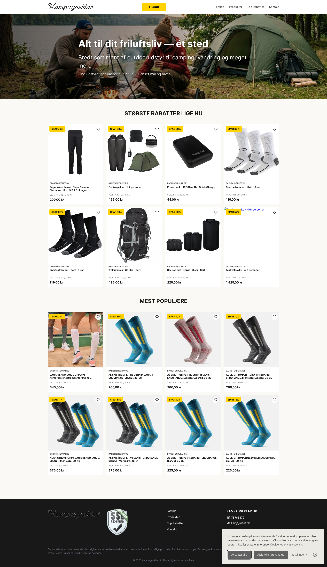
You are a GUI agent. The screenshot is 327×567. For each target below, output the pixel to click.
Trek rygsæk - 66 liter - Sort (124, 269)
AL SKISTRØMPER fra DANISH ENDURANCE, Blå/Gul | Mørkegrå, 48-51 (133, 459)
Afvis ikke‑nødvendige (270, 554)
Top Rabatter (255, 7)
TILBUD (154, 7)
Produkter (235, 7)
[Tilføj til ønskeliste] (98, 129)
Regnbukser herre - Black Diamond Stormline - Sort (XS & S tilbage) (70, 189)
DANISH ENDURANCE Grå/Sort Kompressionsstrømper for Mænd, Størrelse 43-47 (70, 377)
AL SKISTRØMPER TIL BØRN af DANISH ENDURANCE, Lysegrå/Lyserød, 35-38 (189, 376)
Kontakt (274, 7)
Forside (219, 7)
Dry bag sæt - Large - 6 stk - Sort (186, 269)
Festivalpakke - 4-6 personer (243, 269)
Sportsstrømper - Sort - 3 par (67, 269)
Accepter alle (239, 554)
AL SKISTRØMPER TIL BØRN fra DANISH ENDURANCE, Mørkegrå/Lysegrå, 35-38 (249, 376)
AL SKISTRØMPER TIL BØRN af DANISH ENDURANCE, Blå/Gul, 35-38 (130, 376)
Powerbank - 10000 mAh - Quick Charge (191, 187)
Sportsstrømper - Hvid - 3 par (243, 187)
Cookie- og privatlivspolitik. (286, 544)
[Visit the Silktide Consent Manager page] (315, 555)
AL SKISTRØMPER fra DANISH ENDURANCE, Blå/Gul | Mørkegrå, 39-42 (75, 459)
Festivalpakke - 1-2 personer (125, 187)
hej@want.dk (241, 523)
